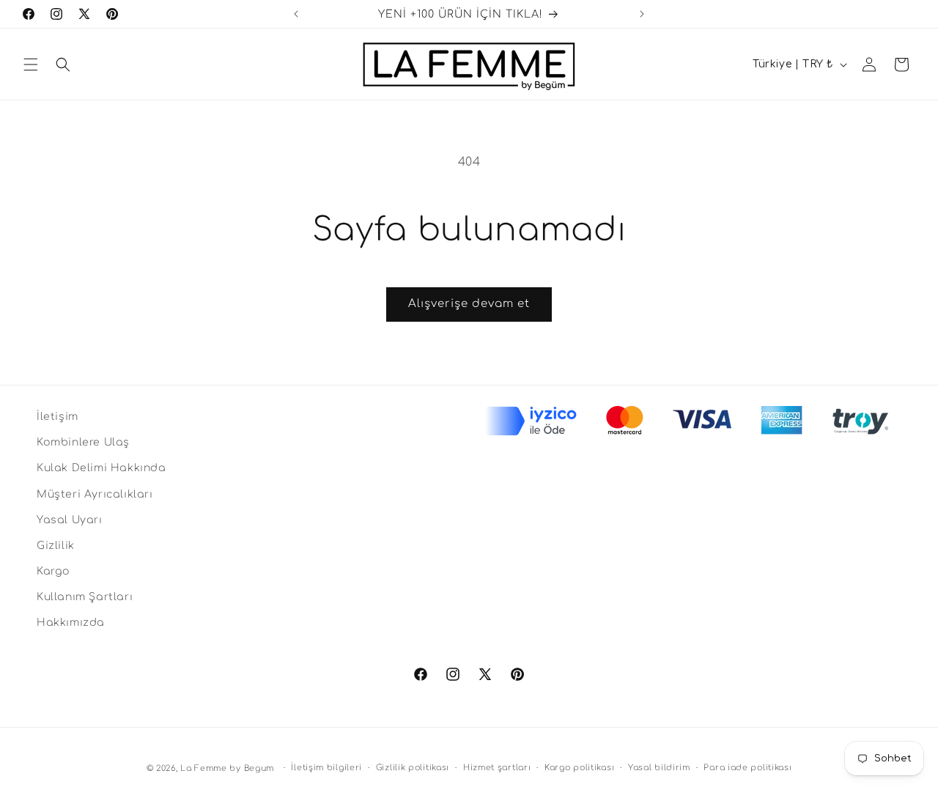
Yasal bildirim (659, 767)
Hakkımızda (71, 622)
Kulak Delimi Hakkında (101, 467)
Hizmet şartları (497, 767)
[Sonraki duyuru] (642, 14)
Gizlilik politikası (412, 767)
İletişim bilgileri (326, 767)
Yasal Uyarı (70, 519)
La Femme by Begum (227, 768)
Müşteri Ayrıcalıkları (95, 494)
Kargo (53, 571)
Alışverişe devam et (469, 304)
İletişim (57, 416)
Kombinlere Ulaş (83, 442)
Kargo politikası (579, 767)
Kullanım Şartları (85, 596)
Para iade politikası (747, 767)
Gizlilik (56, 545)
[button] (31, 64)
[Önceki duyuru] (296, 14)
